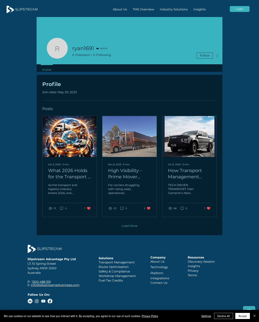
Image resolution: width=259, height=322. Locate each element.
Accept (243, 316)
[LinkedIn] (30, 301)
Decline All (223, 316)
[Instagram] (36, 301)
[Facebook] (50, 301)
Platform (157, 273)
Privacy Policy (150, 316)
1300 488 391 (41, 282)
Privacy (193, 270)
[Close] (254, 316)
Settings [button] (206, 316)
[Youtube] (43, 301)
